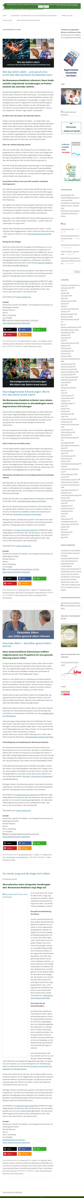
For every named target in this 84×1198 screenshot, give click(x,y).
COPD (63, 340)
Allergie (63, 293)
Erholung (64, 353)
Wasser (63, 529)
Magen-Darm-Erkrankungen (70, 424)
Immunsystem (11, 857)
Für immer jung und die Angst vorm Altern (26, 873)
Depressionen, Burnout (68, 343)
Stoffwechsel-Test (66, 508)
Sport (63, 503)
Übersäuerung (65, 519)
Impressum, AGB (66, 16)
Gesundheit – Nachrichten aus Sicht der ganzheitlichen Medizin (34, 16)
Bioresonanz (20, 344)
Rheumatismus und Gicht (69, 479)
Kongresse (64, 411)
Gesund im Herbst (67, 367)
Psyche (8, 1171)
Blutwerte (64, 335)
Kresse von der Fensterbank (70, 569)
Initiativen (64, 401)
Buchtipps (64, 338)
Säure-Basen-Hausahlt (68, 490)
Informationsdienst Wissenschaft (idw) (31, 501)
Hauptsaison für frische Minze (70, 550)
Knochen (64, 409)
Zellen (13, 860)
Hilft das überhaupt (67, 388)
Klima (63, 406)
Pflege (40, 1168)
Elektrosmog (65, 348)
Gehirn (39, 346)
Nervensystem (37, 344)
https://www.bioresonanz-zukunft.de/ (16, 323)
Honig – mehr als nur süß (69, 574)
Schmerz (14, 1171)
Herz (30, 1165)
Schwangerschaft (66, 500)
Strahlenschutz (66, 511)
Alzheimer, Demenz (9, 344)
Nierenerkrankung (67, 456)
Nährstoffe (64, 435)
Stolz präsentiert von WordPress (12, 1192)
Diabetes (64, 346)
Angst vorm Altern (8, 1173)
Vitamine (64, 527)
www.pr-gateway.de (23, 297)
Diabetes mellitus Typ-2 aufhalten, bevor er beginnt (70, 587)
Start (5, 16)
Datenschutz (7, 20)
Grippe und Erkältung (68, 372)
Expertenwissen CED (67, 195)
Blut (62, 325)
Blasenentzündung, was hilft (70, 319)
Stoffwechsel (65, 506)
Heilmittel (64, 382)
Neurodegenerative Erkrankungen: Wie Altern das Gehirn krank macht (26, 393)
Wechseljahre (65, 532)
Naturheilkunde (66, 443)
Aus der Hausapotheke (68, 309)
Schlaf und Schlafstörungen (70, 495)
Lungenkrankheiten (67, 419)
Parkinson (64, 461)
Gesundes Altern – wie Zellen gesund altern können (27, 645)
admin (35, 341)
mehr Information (73, 5)
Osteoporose (65, 458)
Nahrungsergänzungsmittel (70, 437)
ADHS (63, 290)
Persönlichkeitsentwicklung (28, 1168)
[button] (10, 330)
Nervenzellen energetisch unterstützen (26, 514)
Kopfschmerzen (66, 414)
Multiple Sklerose (66, 432)
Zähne (63, 537)
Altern (50, 341)
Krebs (44, 1165)
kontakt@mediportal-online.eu (14, 1140)
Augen (63, 306)
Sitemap (42, 1197)
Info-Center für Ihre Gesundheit (28, 20)
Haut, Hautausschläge (68, 377)
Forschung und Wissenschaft (70, 359)
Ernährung (27, 344)
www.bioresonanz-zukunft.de (27, 281)
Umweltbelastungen (67, 521)
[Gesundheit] (65, 692)
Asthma (63, 304)
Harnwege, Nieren (67, 374)
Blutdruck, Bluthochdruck (32, 1163)
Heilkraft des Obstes (67, 380)
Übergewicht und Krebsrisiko (70, 203)
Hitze (62, 390)
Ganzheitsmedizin (67, 364)
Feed (64, 224)
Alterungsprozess (45, 1171)
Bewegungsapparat (67, 314)
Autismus (64, 311)
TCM (62, 516)
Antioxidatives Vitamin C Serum (71, 571)
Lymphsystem (65, 422)
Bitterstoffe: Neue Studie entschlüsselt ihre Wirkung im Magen (70, 213)
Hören (63, 393)
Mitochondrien (66, 430)
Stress (63, 514)
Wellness (64, 535)
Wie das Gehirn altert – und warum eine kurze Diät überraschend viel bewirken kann (27, 73)
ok (43, 7)
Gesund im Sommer (67, 369)
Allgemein (44, 341)
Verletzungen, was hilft (68, 524)
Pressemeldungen (40, 592)
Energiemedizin (66, 351)
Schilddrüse (64, 493)
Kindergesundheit (67, 403)
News (63, 453)
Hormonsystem (66, 395)
